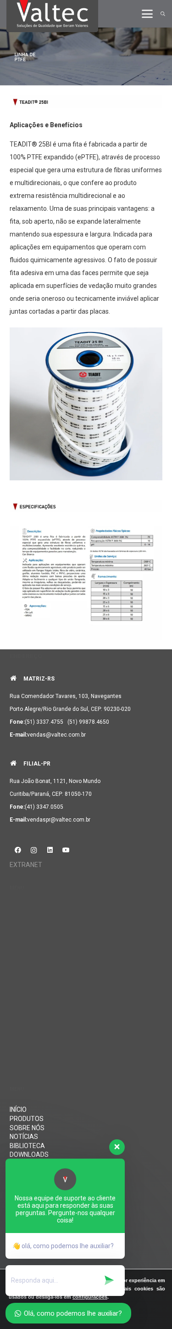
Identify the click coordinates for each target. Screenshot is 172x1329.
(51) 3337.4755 (44, 722)
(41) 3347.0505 (44, 807)
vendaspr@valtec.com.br (58, 820)
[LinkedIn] (50, 850)
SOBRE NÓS (27, 1128)
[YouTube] (66, 850)
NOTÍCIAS (24, 1136)
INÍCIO (18, 1109)
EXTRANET (26, 864)
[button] (147, 13)
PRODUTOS (27, 1118)
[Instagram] (34, 850)
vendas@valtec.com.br (56, 735)
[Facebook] (18, 850)
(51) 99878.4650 (88, 722)
